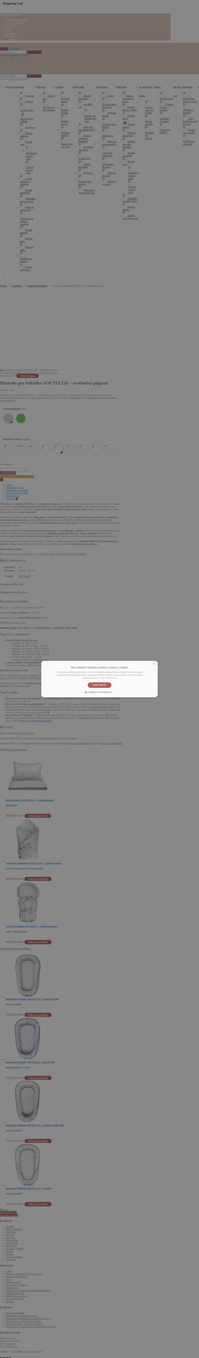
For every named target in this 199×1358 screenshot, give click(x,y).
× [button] (154, 664)
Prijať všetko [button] (99, 685)
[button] (99, 692)
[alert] (99, 679)
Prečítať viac (111, 678)
